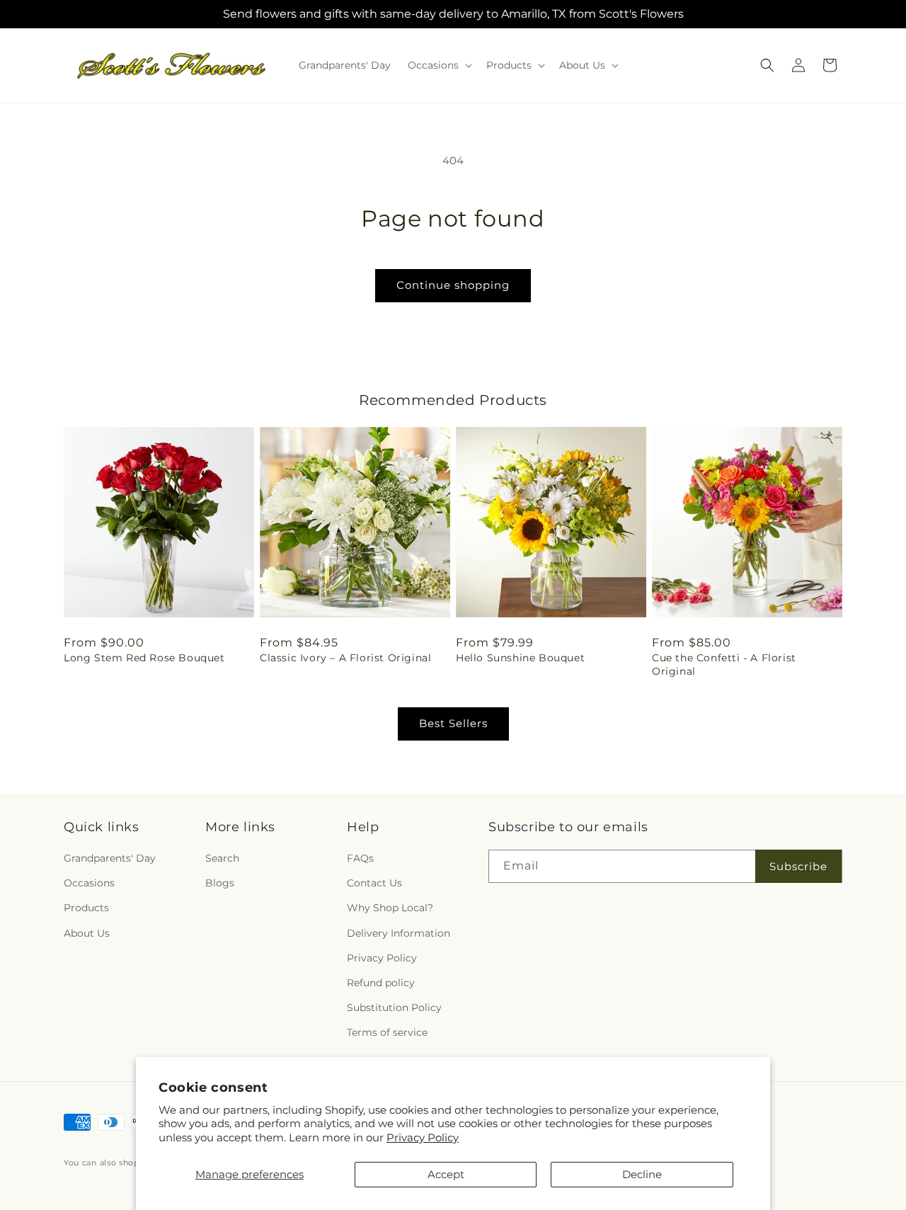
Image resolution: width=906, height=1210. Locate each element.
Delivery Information (398, 933)
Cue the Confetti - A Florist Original (724, 664)
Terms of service (387, 1033)
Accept (446, 1174)
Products (86, 908)
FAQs (360, 858)
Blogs (219, 883)
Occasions (89, 883)
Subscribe (798, 866)
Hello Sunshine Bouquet (520, 657)
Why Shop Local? (390, 908)
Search (222, 858)
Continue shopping (453, 285)
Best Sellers (453, 723)
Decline (642, 1174)
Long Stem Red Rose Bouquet (144, 657)
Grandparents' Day (110, 858)
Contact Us (374, 883)
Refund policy (381, 982)
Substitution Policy (394, 1007)
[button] (438, 65)
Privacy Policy (422, 1137)
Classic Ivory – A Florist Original (345, 657)
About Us (87, 933)
